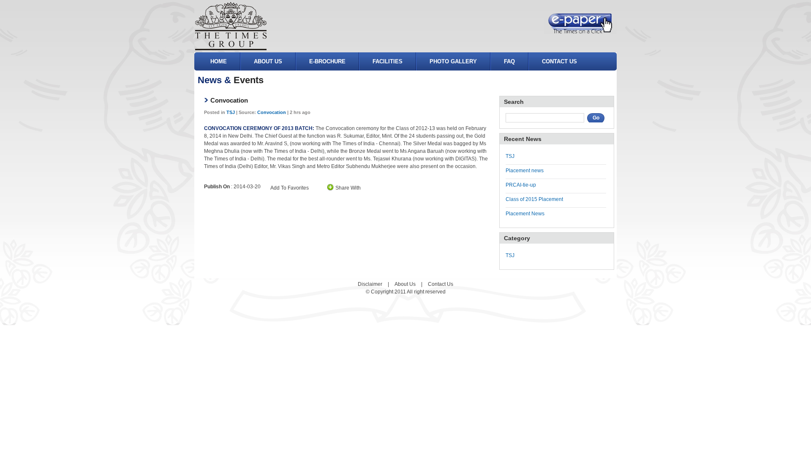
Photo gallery (453, 61)
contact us (559, 61)
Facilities (388, 61)
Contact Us (440, 284)
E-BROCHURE (327, 61)
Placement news (525, 171)
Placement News (525, 214)
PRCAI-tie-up (521, 185)
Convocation (271, 112)
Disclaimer (370, 284)
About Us (268, 61)
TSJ (230, 112)
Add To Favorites (289, 188)
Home (218, 61)
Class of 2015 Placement (534, 199)
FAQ (509, 61)
